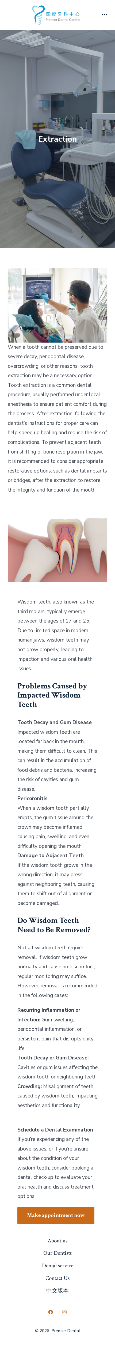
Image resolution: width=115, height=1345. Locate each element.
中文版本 (57, 1290)
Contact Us (57, 1278)
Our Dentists (57, 1253)
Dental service (57, 1265)
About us (57, 1240)
